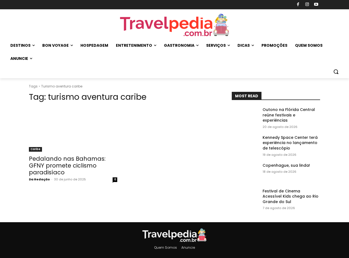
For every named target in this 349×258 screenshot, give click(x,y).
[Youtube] (316, 5)
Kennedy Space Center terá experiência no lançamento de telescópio (290, 143)
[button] (335, 71)
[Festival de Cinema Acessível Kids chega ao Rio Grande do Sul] (245, 198)
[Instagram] (307, 5)
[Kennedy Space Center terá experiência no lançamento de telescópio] (245, 144)
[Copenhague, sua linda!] (245, 172)
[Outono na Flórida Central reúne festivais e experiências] (245, 116)
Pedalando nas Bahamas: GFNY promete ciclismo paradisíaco (67, 165)
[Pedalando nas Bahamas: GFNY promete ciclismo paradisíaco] (73, 129)
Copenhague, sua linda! (286, 165)
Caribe (35, 149)
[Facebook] (298, 5)
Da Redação (39, 179)
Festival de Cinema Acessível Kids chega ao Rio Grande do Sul (290, 196)
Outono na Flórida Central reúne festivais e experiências (289, 115)
